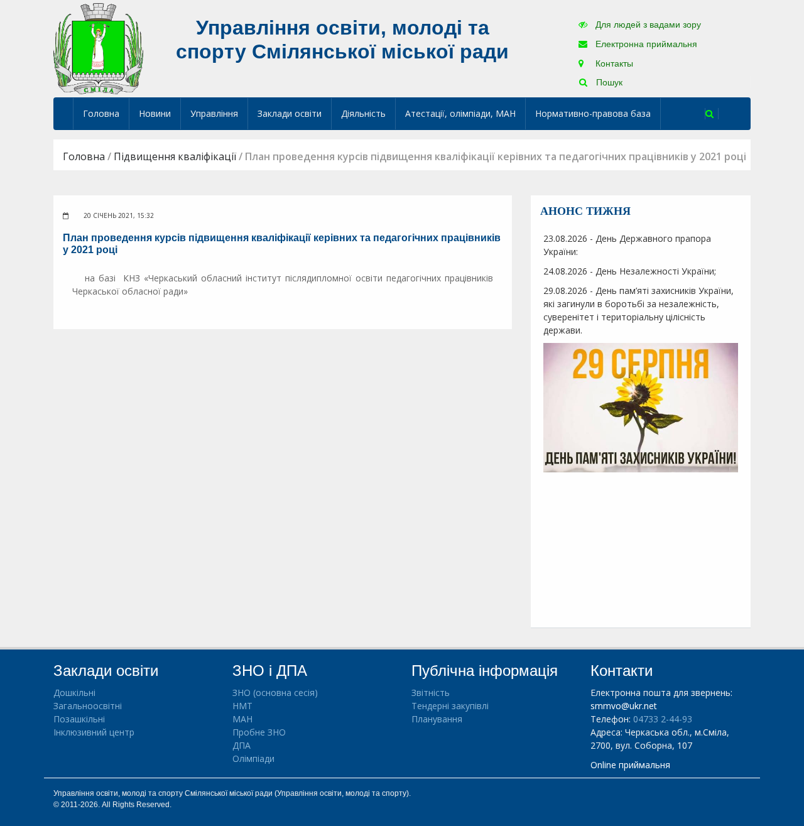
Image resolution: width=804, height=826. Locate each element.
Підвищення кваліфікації (175, 156)
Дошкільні (74, 692)
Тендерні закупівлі (450, 706)
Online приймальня (630, 765)
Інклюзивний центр (93, 732)
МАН (242, 719)
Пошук (608, 82)
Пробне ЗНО (259, 732)
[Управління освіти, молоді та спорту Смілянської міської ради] (98, 48)
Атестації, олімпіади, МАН (460, 113)
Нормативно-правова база (593, 113)
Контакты (613, 63)
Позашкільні (79, 719)
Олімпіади (253, 758)
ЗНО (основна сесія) (275, 692)
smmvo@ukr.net (623, 706)
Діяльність (363, 113)
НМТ (242, 706)
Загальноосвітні (87, 706)
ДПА (241, 745)
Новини (155, 113)
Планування (436, 719)
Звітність (430, 692)
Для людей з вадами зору (647, 24)
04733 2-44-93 (662, 719)
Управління (214, 113)
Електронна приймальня (645, 44)
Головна (101, 113)
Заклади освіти (290, 113)
